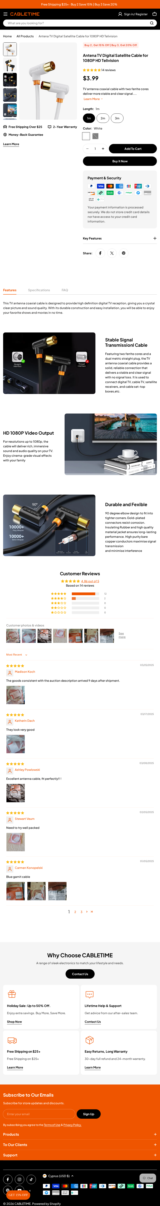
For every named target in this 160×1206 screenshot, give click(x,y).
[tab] (9, 291)
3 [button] (81, 912)
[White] (86, 136)
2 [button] (75, 912)
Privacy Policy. (72, 1124)
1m (89, 118)
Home (7, 36)
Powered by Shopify (46, 1203)
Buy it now (120, 161)
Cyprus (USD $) (59, 1176)
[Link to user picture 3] (57, 891)
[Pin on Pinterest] (123, 253)
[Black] (95, 136)
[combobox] (80, 23)
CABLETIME (22, 1203)
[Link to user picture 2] (36, 891)
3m (117, 118)
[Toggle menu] (5, 14)
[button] (92, 70)
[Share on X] (112, 253)
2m (103, 118)
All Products (25, 36)
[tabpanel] (80, 308)
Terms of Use (52, 1124)
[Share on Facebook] (100, 253)
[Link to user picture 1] (15, 695)
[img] (15, 665)
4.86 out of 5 (90, 581)
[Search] (152, 23)
